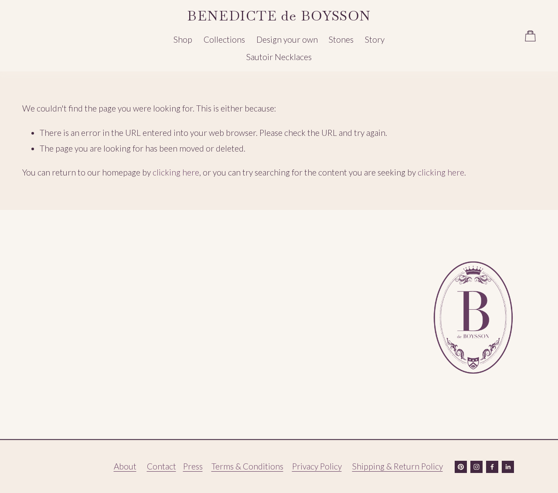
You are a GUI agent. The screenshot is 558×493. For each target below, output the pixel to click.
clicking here (176, 172)
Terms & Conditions (247, 466)
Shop (183, 39)
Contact (161, 466)
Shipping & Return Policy (397, 466)
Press (193, 466)
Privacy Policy (317, 466)
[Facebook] (492, 467)
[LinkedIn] (508, 467)
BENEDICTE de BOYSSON (279, 15)
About (125, 466)
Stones (341, 39)
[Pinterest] (461, 467)
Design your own (287, 39)
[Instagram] (476, 467)
